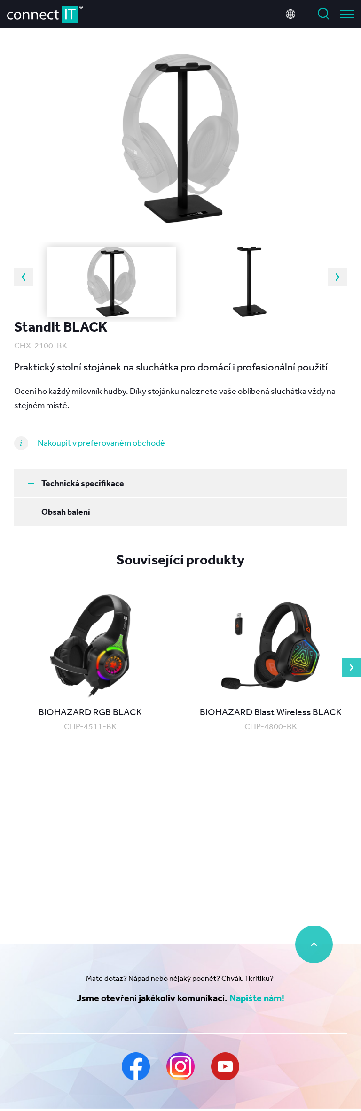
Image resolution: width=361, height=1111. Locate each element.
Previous (23, 277)
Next (337, 277)
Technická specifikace (82, 483)
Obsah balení (65, 511)
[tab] (180, 483)
